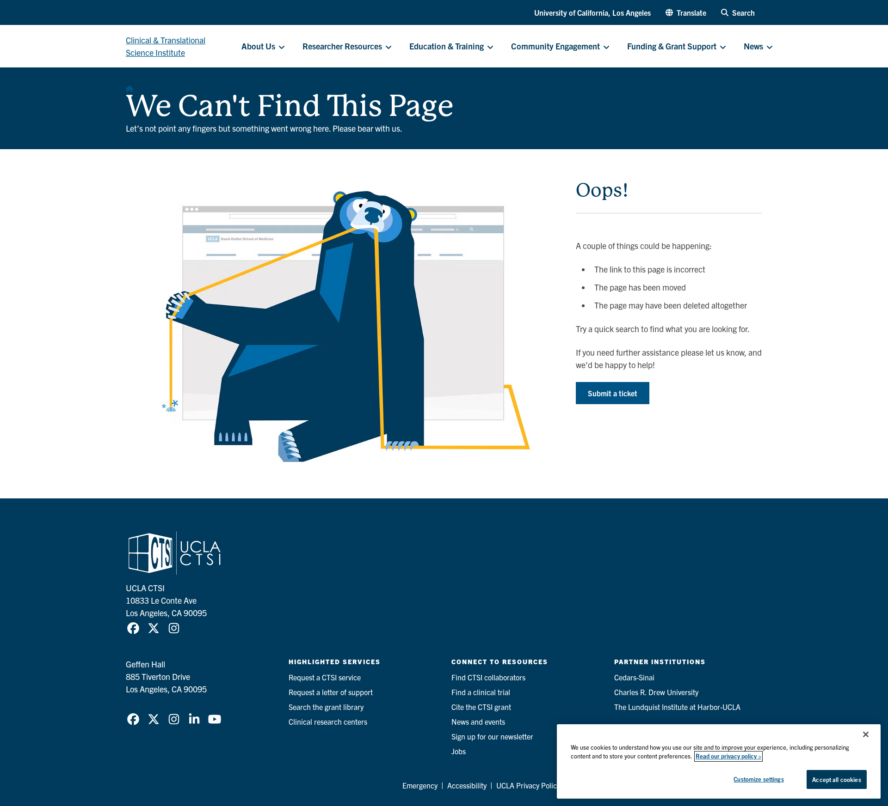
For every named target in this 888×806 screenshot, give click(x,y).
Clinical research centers (328, 721)
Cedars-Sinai (634, 677)
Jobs (458, 751)
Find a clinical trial (480, 692)
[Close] (866, 734)
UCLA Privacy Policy (528, 785)
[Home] (129, 86)
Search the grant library (326, 706)
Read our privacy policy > (728, 756)
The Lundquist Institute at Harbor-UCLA (677, 706)
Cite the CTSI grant (481, 706)
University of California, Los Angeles (592, 12)
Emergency (420, 785)
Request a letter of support (331, 692)
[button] (686, 12)
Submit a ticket (612, 393)
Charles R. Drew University (656, 692)
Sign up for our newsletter (492, 736)
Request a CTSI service (325, 677)
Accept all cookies (836, 779)
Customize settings (758, 779)
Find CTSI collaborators (488, 677)
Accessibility (467, 785)
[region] (719, 761)
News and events (478, 721)
